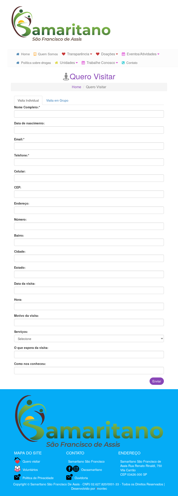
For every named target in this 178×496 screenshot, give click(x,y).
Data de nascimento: (29, 123)
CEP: (17, 187)
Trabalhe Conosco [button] (100, 62)
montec (101, 488)
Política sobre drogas (35, 62)
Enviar (156, 381)
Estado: (20, 267)
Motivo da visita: (26, 315)
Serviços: (21, 331)
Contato (131, 62)
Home (24, 54)
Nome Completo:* (27, 107)
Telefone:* (21, 155)
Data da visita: (24, 283)
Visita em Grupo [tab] (57, 100)
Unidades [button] (67, 62)
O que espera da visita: (31, 347)
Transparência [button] (77, 53)
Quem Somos (47, 54)
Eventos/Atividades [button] (141, 53)
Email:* (19, 139)
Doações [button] (107, 53)
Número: (20, 219)
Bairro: (19, 235)
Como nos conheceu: (30, 363)
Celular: (20, 171)
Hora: (18, 299)
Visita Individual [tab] (28, 100)
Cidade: (20, 251)
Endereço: (21, 203)
